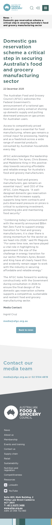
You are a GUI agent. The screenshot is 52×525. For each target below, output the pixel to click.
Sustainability (11, 463)
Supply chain (11, 454)
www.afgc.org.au (13, 508)
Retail (7, 458)
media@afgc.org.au (15, 321)
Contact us (9, 449)
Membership (10, 439)
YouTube (13, 491)
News (6, 18)
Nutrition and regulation (11, 469)
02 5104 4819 (40, 377)
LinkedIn (13, 485)
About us (9, 435)
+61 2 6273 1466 (16, 505)
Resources (9, 480)
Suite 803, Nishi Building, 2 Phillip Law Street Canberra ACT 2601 (19, 500)
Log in (38, 8)
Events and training (14, 444)
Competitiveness (13, 475)
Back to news (26, 330)
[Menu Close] (45, 8)
